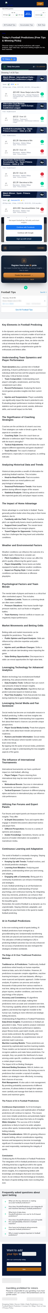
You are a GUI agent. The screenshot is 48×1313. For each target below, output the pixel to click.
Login (40, 4)
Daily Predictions (32, 1304)
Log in (32, 279)
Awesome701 (15, 200)
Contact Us (26, 1306)
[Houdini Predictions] (11, 1280)
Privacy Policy (8, 1308)
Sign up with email (24, 239)
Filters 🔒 (10, 59)
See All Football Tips (24, 310)
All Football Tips (9, 25)
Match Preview (28, 14)
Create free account (24, 275)
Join (24, 1269)
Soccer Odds (19, 1304)
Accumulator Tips (26, 25)
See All (42, 292)
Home (3, 33)
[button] (24, 1202)
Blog (33, 1306)
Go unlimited (41, 66)
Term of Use (41, 1306)
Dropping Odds (7, 1304)
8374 (12, 84)
